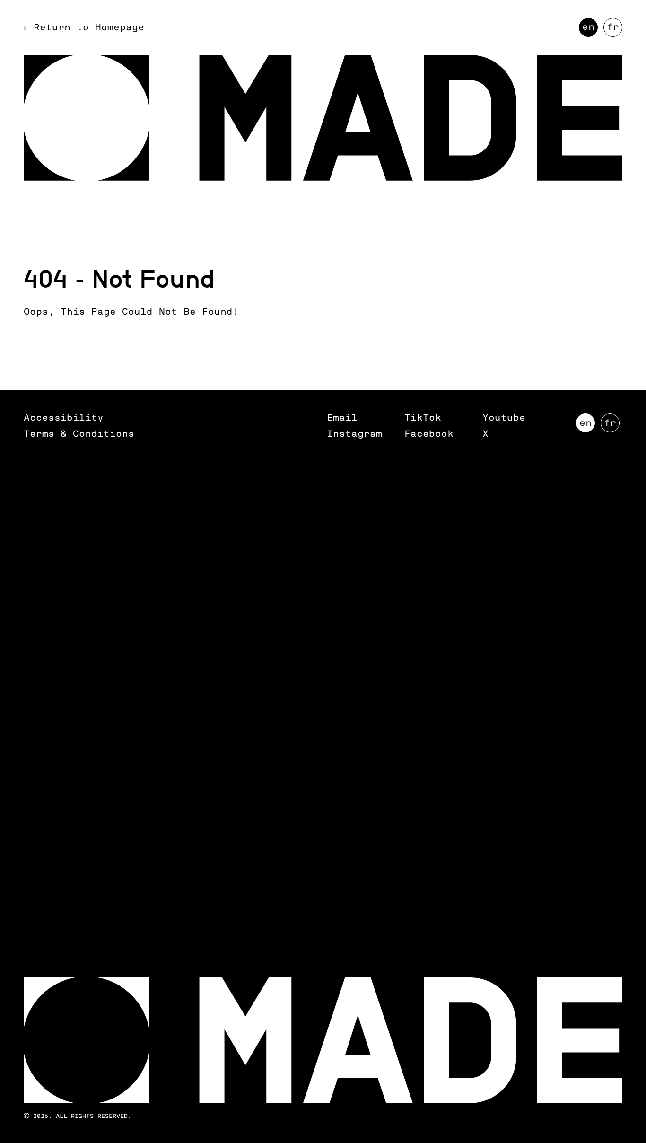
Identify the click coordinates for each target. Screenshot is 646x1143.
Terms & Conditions (79, 434)
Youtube (503, 417)
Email (342, 417)
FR (614, 30)
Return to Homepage (89, 27)
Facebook (429, 434)
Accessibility (64, 417)
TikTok (422, 417)
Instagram (354, 434)
